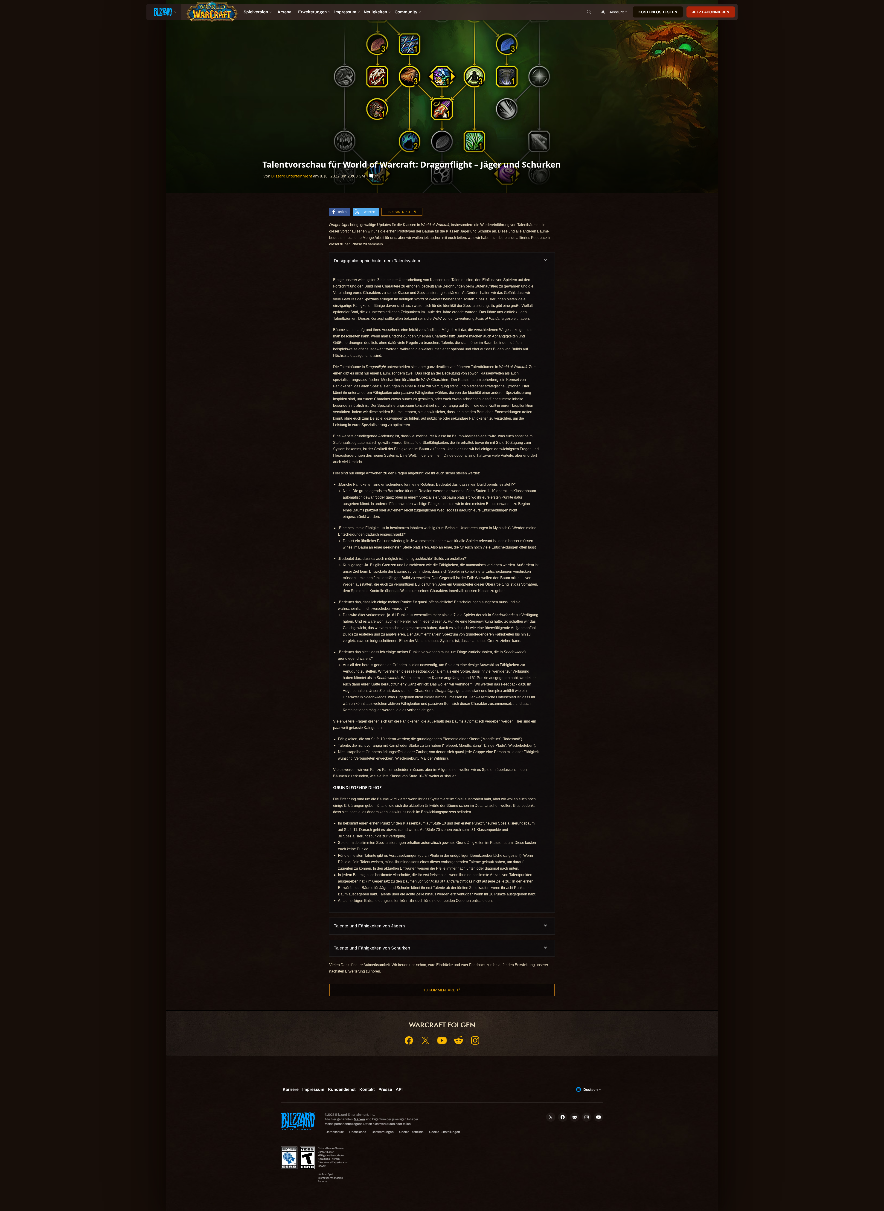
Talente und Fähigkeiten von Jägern (369, 925)
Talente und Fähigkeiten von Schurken (372, 948)
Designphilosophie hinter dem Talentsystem (377, 260)
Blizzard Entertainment (291, 176)
